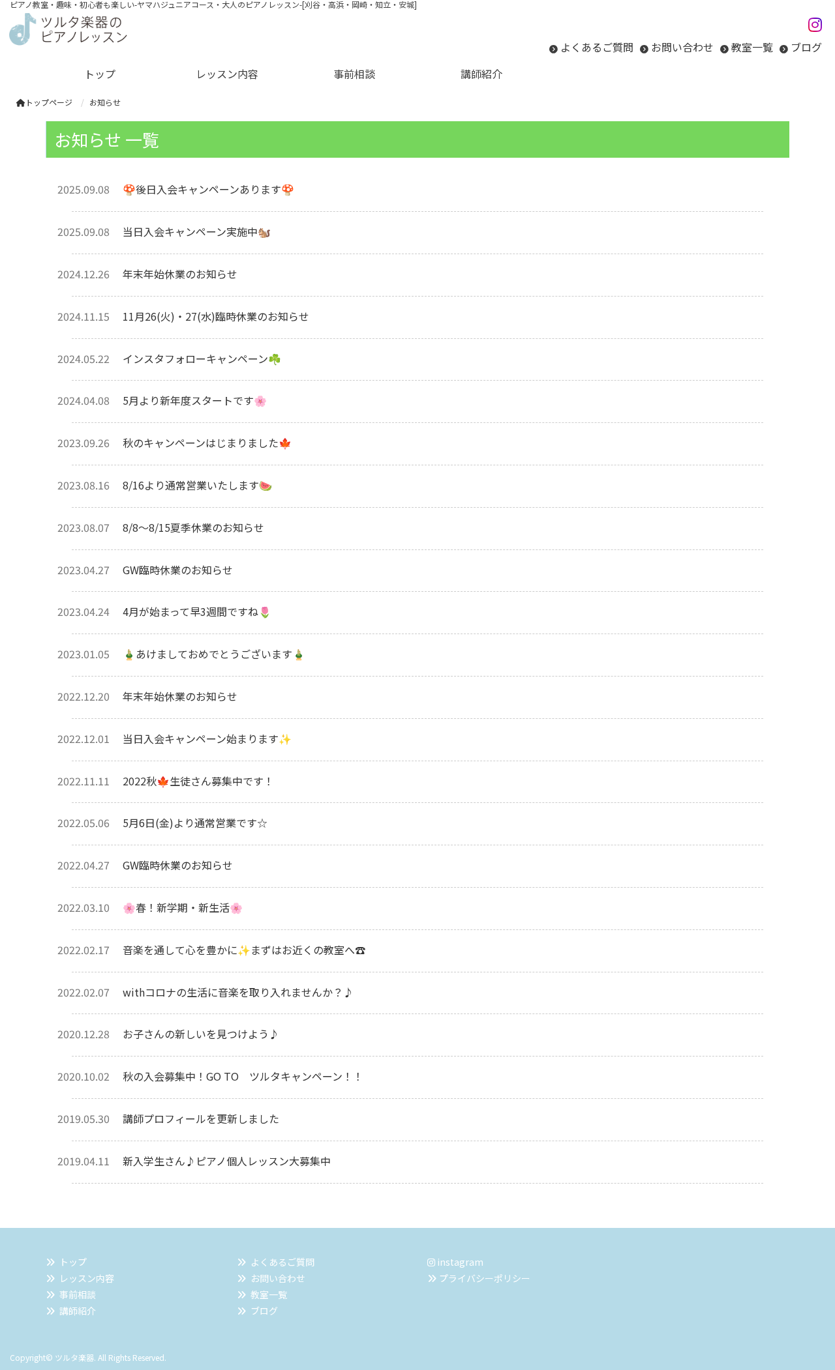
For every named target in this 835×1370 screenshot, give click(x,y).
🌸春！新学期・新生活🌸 (183, 907)
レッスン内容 (86, 1278)
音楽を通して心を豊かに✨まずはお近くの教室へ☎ (244, 949)
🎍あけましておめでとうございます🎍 (214, 654)
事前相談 (77, 1294)
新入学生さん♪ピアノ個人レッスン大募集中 (227, 1161)
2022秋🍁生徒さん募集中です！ (198, 781)
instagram (459, 1261)
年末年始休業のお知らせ (180, 274)
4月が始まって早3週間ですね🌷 (197, 611)
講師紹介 (77, 1310)
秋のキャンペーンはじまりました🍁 (207, 442)
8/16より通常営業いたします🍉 (197, 485)
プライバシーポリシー (484, 1278)
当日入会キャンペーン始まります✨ (207, 738)
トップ (73, 1261)
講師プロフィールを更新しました (201, 1118)
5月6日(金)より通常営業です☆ (195, 822)
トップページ (48, 102)
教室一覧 (752, 47)
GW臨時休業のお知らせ (178, 569)
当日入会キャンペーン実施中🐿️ (197, 231)
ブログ (806, 47)
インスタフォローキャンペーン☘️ (202, 358)
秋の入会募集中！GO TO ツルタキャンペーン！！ (243, 1076)
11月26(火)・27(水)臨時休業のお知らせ (216, 316)
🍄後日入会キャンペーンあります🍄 (208, 189)
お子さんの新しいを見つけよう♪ (201, 1034)
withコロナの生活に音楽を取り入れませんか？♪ (238, 992)
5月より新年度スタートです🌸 (195, 400)
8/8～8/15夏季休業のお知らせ (193, 527)
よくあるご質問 (596, 47)
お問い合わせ (682, 47)
